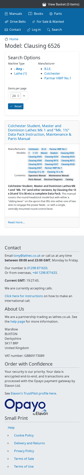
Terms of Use (24, 466)
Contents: (20, 175)
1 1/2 (35, 153)
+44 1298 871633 (44, 273)
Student (54, 153)
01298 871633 (37, 268)
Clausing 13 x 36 (55, 172)
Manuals (15, 13)
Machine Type (16, 63)
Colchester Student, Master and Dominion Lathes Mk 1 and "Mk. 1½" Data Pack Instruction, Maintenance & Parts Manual (39, 132)
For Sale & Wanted (50, 21)
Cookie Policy (24, 435)
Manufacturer (46, 63)
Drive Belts (18, 21)
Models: (21, 153)
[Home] (6, 4)
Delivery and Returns (29, 443)
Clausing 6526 (68, 164)
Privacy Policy (24, 451)
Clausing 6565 (35, 156)
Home (13, 39)
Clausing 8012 (68, 160)
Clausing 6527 (51, 164)
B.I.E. (44, 149)
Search (57, 29)
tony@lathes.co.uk (27, 255)
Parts (58, 13)
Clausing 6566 (35, 160)
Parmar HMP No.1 (58, 149)
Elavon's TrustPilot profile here (33, 393)
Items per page (17, 88)
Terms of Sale (24, 459)
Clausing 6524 (51, 156)
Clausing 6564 (67, 153)
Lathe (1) (20, 73)
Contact (15, 29)
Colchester (33, 149)
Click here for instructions (24, 296)
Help (11, 427)
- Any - (19, 69)
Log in (36, 29)
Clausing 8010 (35, 164)
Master (44, 153)
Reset (18, 106)
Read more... (16, 222)
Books (38, 13)
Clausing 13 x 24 (36, 172)
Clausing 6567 (35, 168)
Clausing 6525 (68, 156)
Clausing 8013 (51, 160)
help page (17, 321)
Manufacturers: (17, 149)
